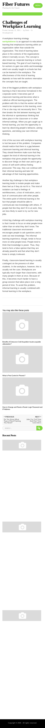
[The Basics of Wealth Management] (21, 527)
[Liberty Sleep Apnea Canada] (21, 445)
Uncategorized (7, 33)
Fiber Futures (16, 4)
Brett (27, 30)
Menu (38, 5)
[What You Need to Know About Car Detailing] (21, 615)
